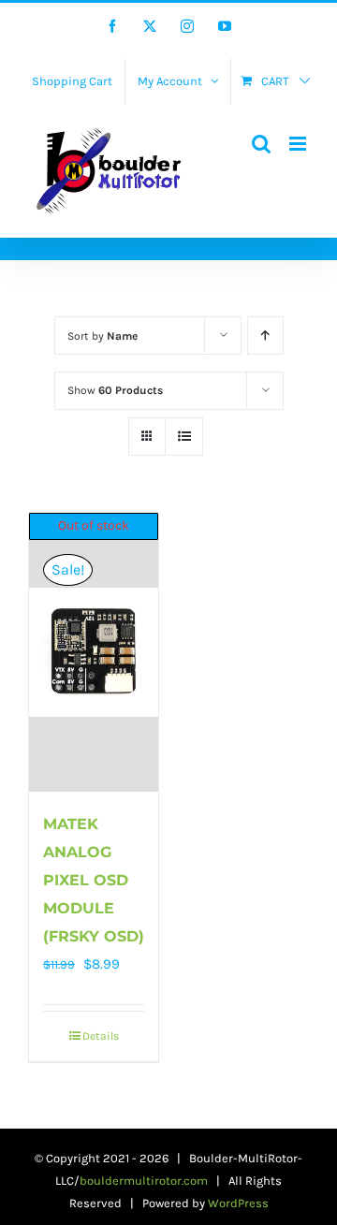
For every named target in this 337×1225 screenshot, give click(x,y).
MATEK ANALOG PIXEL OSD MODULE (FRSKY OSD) (93, 880)
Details (100, 1036)
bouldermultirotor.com (144, 1181)
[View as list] (184, 436)
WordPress (238, 1203)
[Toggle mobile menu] (299, 143)
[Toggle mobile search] (261, 143)
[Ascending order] (265, 335)
